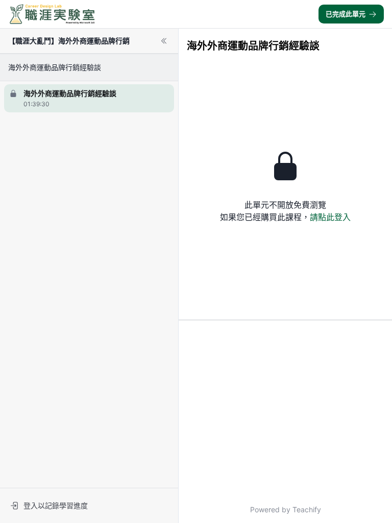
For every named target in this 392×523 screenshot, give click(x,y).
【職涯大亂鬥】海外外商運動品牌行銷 (69, 40)
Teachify (306, 509)
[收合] (164, 41)
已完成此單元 (345, 14)
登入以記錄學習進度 (55, 505)
